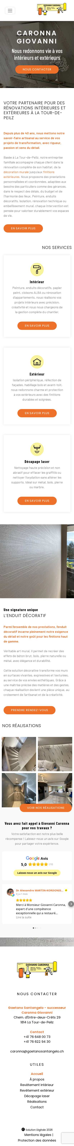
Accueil (37, 1073)
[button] (3, 904)
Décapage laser (37, 1096)
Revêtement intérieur (37, 1085)
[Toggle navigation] (10, 10)
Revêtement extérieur (37, 1090)
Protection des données (37, 1140)
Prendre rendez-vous (29, 710)
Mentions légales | (38, 1135)
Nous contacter (37, 69)
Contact (37, 1107)
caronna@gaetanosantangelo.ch (37, 1051)
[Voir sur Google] (10, 892)
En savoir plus (23, 228)
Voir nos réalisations (45, 808)
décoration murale (16, 172)
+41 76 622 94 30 (37, 1041)
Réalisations (37, 1101)
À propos (37, 1079)
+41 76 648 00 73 (37, 1036)
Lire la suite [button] (23, 917)
